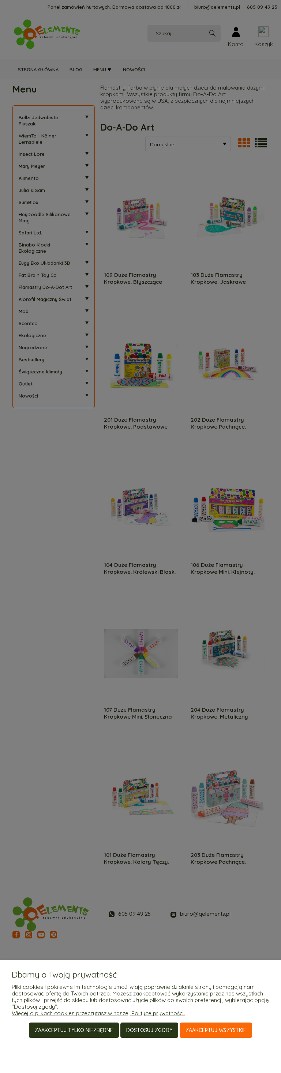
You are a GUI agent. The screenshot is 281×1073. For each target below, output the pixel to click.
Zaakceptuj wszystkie (216, 1030)
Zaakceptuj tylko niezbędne (74, 1030)
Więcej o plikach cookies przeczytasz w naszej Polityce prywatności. (98, 1013)
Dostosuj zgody (149, 1030)
